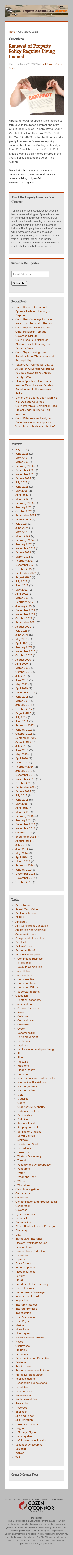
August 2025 (23, 478)
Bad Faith (21, 942)
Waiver (19, 1452)
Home (12, 31)
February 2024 (24, 540)
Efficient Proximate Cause (31, 1242)
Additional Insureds (27, 913)
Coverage (21, 1209)
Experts (20, 1259)
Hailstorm (23, 1065)
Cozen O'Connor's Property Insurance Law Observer (38, 1499)
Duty (18, 1234)
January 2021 (23, 647)
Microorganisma (27, 1086)
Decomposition (26, 1032)
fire (52, 170)
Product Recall (26, 1123)
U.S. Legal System (26, 1432)
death (39, 170)
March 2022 (22, 597)
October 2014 (23, 832)
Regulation (22, 1386)
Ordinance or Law (28, 1111)
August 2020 (23, 659)
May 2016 (21, 754)
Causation (21, 995)
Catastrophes (23, 975)
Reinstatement (24, 1391)
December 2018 (25, 692)
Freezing (22, 1061)
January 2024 (23, 544)
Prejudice (21, 1349)
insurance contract (18, 174)
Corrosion (23, 1024)
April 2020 (21, 663)
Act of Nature (23, 905)
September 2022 (25, 573)
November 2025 (25, 474)
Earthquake (24, 1041)
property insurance (45, 174)
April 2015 (21, 807)
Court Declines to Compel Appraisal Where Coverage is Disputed (33, 311)
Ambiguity (21, 921)
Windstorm (24, 1185)
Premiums (21, 1354)
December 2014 (25, 824)
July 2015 (21, 795)
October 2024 (23, 511)
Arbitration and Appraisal (30, 929)
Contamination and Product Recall (36, 1201)
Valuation (21, 1448)
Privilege (20, 1362)
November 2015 (25, 779)
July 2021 (21, 630)
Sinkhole (22, 1139)
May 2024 (21, 531)
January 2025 (23, 507)
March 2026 (22, 461)
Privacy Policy (36, 1511)
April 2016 (21, 758)
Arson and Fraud (25, 933)
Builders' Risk (23, 946)
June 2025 (21, 486)
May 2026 (21, 457)
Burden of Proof (25, 950)
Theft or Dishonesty (29, 999)
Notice (19, 1341)
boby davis (29, 170)
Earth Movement (27, 1036)
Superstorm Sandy (28, 991)
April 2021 (21, 643)
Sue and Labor (24, 1415)
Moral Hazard (23, 1329)
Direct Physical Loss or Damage (35, 1226)
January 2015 (23, 820)
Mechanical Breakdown (31, 1082)
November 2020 (25, 651)
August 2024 (23, 519)
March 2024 (22, 536)
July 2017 (21, 717)
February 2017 (24, 725)
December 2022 (25, 564)
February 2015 (24, 816)
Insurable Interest (26, 1304)
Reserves (21, 1407)
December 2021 (25, 610)
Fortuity (20, 1275)
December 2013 (25, 873)
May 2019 (21, 684)
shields (22, 178)
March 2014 (22, 861)
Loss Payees (23, 1321)
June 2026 (21, 453)
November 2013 (25, 877)
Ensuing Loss (23, 1246)
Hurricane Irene (27, 983)
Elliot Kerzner (47, 64)
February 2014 (24, 865)
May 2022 (21, 589)
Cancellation (23, 971)
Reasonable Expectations (31, 1382)
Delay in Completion (29, 966)
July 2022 (21, 581)
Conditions (21, 1197)
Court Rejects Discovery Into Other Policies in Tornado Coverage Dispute (32, 331)
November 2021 (25, 614)
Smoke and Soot (27, 1144)
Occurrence (22, 1345)
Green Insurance (25, 1288)
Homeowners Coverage (30, 1292)
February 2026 (24, 466)
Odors (21, 1102)
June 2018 (21, 696)
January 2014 (23, 869)
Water (21, 1172)
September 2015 (25, 787)
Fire (19, 1053)
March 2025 (22, 498)
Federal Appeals (25, 1267)
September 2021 (25, 622)
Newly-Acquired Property (30, 1337)
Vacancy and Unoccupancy (34, 1164)
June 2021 (21, 634)
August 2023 (23, 552)
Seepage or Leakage (30, 1127)
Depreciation (23, 1222)
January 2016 (23, 770)
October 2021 (23, 618)
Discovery (21, 1230)
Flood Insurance (25, 1271)
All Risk (19, 917)
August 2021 (23, 626)
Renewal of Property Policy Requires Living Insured (32, 51)
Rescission (22, 1403)
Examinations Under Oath (31, 1251)
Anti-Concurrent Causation (31, 925)
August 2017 (23, 713)
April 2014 (21, 857)
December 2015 (25, 774)
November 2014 (25, 828)
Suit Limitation (24, 1419)
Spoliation (21, 1411)
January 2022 (23, 606)
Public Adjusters (25, 1378)
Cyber (21, 1028)
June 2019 (21, 680)
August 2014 (23, 840)
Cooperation (23, 1205)
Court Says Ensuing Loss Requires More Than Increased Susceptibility (34, 356)
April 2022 (21, 593)
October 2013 (23, 882)
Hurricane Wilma (27, 987)
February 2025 (24, 503)
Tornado (22, 1160)
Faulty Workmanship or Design (36, 1049)
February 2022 (24, 601)
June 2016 (21, 750)
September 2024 (25, 515)
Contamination (26, 1020)
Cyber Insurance (25, 1214)
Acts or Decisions (28, 1008)
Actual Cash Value (26, 909)
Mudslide (22, 1098)
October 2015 (23, 783)
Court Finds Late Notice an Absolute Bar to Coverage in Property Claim (32, 344)
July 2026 (21, 449)
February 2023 (24, 560)
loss (32, 174)
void (29, 178)
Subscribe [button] (19, 283)
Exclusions (21, 1255)
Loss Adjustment (25, 1316)
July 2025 (21, 482)
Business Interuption (27, 954)
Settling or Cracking (29, 1131)
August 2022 (23, 577)
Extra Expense (24, 1263)
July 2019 (21, 676)
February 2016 (24, 766)
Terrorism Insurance (27, 1424)
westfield (37, 178)
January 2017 (23, 729)
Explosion (23, 1045)
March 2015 (22, 811)
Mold (20, 1094)
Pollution (22, 1119)
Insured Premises (26, 1308)
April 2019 (21, 688)
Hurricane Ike (25, 979)
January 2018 (23, 704)
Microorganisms (27, 1090)
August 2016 (23, 741)
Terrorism (23, 1152)
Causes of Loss (24, 1003)
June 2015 (21, 799)
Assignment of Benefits (29, 938)
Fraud (19, 1279)
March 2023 (22, 556)
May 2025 (21, 490)
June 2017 (21, 721)
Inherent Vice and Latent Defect (36, 1078)
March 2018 (22, 700)
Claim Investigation (27, 1189)
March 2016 (22, 762)
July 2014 (21, 844)
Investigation (23, 1312)
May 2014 (21, 853)
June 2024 (21, 527)
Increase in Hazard (27, 1296)
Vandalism (23, 1168)
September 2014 (25, 836)
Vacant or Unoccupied (28, 1444)
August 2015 (23, 791)
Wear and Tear (26, 1176)
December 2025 (25, 470)
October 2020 (23, 655)
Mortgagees (22, 1333)
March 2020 (22, 667)
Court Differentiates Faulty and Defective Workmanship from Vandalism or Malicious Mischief (35, 422)
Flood (20, 1057)
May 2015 (21, 803)
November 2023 (25, 548)
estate (46, 170)
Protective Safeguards (29, 1374)
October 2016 (23, 733)
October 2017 (23, 709)
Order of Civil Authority (31, 1106)
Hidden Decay (26, 1069)
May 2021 (21, 639)
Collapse (22, 1016)
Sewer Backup (26, 1135)
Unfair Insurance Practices (31, 1440)
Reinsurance (23, 1395)
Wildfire (21, 1181)
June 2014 (21, 849)
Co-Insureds (23, 1193)
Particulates (24, 1115)
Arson (21, 1012)
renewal (13, 178)
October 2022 (23, 569)
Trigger (19, 1428)
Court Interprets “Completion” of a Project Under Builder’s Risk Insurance (36, 410)
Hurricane (23, 1073)
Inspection (21, 1300)
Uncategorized (27, 182)
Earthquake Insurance (29, 1238)
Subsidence (24, 1148)
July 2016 (21, 746)
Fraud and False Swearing (31, 1284)
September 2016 (25, 737)
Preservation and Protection (32, 1358)
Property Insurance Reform (32, 1370)
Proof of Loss (23, 1366)
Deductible (21, 1218)
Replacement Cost (26, 1399)
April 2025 (21, 494)
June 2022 (21, 585)
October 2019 (23, 671)
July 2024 (21, 523)
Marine (19, 1325)
